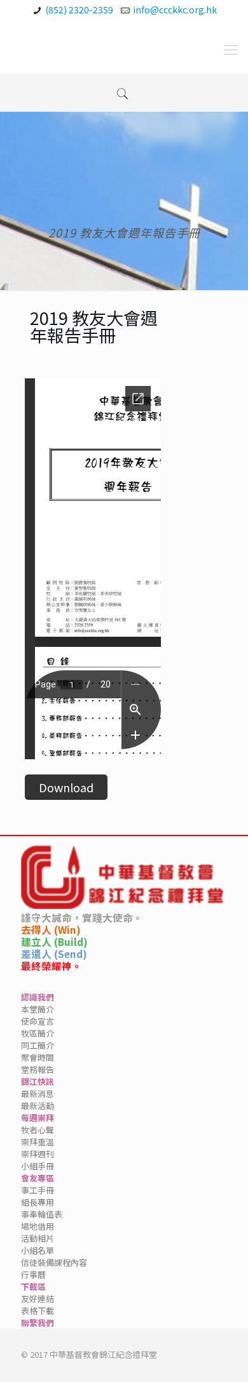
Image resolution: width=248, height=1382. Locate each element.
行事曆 (33, 1274)
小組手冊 (37, 1166)
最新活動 (37, 1106)
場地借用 (37, 1226)
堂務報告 (37, 1069)
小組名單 (37, 1250)
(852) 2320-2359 (79, 9)
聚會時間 (37, 1057)
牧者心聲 (37, 1130)
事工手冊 (37, 1190)
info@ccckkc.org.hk (175, 9)
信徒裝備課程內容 (54, 1262)
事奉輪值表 (41, 1214)
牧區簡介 (37, 1033)
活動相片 (37, 1238)
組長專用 (37, 1202)
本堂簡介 (37, 1009)
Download (66, 787)
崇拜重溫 (37, 1142)
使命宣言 (37, 1021)
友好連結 (37, 1298)
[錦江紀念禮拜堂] (43, 48)
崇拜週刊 (37, 1154)
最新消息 (37, 1093)
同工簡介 (37, 1045)
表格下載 (37, 1311)
